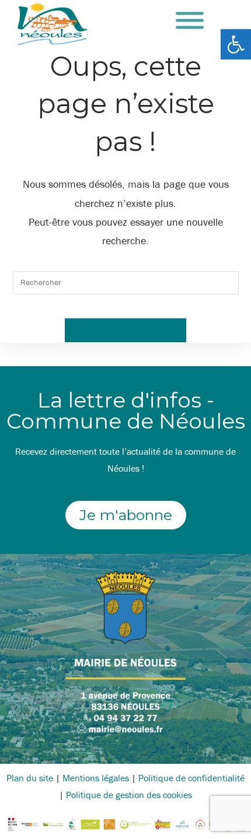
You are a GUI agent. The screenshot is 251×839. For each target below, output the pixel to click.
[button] (236, 44)
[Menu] (190, 20)
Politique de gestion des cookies (129, 795)
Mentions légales (95, 778)
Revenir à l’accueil (125, 330)
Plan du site (29, 778)
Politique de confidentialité (191, 778)
